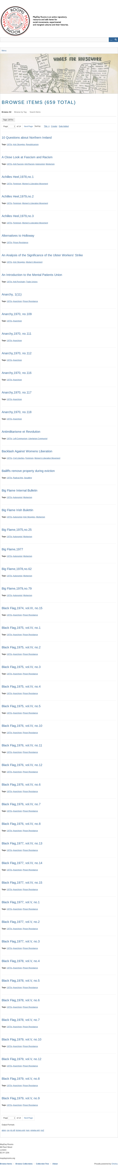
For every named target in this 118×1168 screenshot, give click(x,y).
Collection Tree (42, 1164)
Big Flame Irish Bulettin (17, 510)
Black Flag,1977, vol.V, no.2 (21, 921)
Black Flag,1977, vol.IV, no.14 (22, 863)
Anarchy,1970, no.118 (16, 412)
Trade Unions (31, 282)
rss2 (42, 1130)
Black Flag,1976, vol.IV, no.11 (22, 745)
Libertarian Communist (37, 438)
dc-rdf (12, 1130)
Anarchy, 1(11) (12, 294)
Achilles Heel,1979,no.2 (18, 196)
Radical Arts (18, 478)
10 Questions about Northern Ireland (27, 137)
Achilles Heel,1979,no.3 (18, 216)
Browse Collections (24, 1164)
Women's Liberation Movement (35, 184)
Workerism (50, 164)
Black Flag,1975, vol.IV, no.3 (21, 667)
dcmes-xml (20, 1130)
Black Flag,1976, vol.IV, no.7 (21, 804)
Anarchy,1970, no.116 (16, 373)
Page (5, 126)
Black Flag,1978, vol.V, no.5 (21, 980)
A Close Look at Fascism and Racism (27, 157)
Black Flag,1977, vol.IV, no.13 (22, 843)
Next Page (28, 126)
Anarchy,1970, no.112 (16, 353)
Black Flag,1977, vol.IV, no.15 (22, 882)
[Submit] (115, 39)
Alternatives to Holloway (18, 235)
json (28, 1130)
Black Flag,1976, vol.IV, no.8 (21, 823)
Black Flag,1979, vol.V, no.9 (21, 1098)
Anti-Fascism (18, 164)
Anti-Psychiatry (19, 282)
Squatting (28, 478)
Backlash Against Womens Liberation (27, 451)
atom (4, 1130)
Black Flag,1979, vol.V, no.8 (21, 1078)
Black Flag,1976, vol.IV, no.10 (22, 725)
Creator (54, 126)
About (55, 1164)
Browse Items (6, 1164)
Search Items (35, 112)
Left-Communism (20, 438)
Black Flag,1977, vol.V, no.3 (21, 941)
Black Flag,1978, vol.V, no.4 (21, 961)
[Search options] (111, 39)
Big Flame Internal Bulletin (19, 490)
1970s (9, 144)
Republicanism (32, 144)
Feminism (17, 184)
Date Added (64, 126)
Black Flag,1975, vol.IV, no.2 (21, 647)
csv (8, 1130)
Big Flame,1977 (12, 549)
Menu (4, 51)
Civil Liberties (18, 458)
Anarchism (17, 301)
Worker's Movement (34, 262)
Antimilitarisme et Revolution (21, 431)
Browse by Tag (20, 112)
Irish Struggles (19, 144)
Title (46, 126)
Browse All (6, 112)
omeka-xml (35, 1130)
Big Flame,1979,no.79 (17, 588)
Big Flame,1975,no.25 (17, 529)
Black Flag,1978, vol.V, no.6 (21, 1000)
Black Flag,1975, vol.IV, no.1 (21, 627)
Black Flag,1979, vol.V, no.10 (21, 1039)
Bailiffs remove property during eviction (28, 471)
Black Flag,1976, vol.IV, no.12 (22, 765)
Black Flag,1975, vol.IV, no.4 (21, 686)
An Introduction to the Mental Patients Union (32, 274)
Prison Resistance (20, 242)
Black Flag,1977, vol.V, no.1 (21, 902)
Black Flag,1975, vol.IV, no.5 (21, 706)
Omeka (115, 1164)
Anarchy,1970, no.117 (16, 392)
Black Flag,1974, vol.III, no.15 (22, 608)
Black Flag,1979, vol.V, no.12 (21, 1059)
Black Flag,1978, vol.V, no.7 (21, 1019)
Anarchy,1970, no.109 (17, 314)
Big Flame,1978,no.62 (17, 569)
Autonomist (40, 164)
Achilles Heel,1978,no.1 (18, 176)
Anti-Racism (29, 164)
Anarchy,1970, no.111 (16, 333)
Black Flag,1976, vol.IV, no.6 (21, 784)
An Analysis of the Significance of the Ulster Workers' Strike (42, 255)
